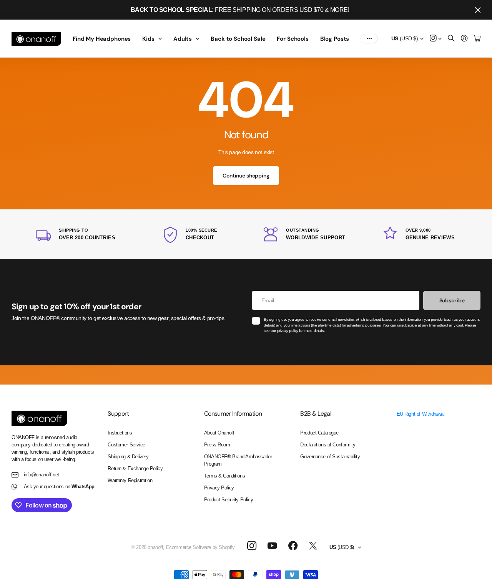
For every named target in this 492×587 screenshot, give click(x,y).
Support (118, 414)
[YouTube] (272, 546)
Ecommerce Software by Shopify (200, 547)
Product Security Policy (228, 499)
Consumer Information (233, 414)
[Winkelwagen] (477, 38)
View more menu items (369, 39)
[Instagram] (251, 546)
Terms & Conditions (224, 476)
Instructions (120, 433)
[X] (313, 546)
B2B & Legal (315, 414)
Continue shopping (246, 175)
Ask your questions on (59, 486)
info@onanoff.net (41, 475)
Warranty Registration (130, 480)
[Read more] (436, 38)
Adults (182, 39)
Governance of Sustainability (330, 456)
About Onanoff (219, 433)
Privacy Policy (219, 488)
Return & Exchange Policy (135, 468)
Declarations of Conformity (327, 445)
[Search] (451, 38)
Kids (148, 39)
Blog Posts (334, 39)
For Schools (292, 39)
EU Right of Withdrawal (421, 414)
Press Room (217, 445)
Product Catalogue (319, 433)
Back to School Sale (238, 39)
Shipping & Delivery (128, 456)
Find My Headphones (102, 39)
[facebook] (293, 546)
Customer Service (126, 445)
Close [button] (477, 10)
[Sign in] (464, 38)
